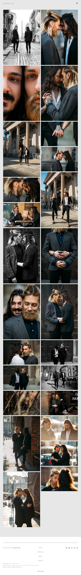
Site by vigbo (40, 571)
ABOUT (40, 556)
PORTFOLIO (40, 552)
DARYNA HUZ (8, 3)
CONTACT (40, 560)
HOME (40, 547)
